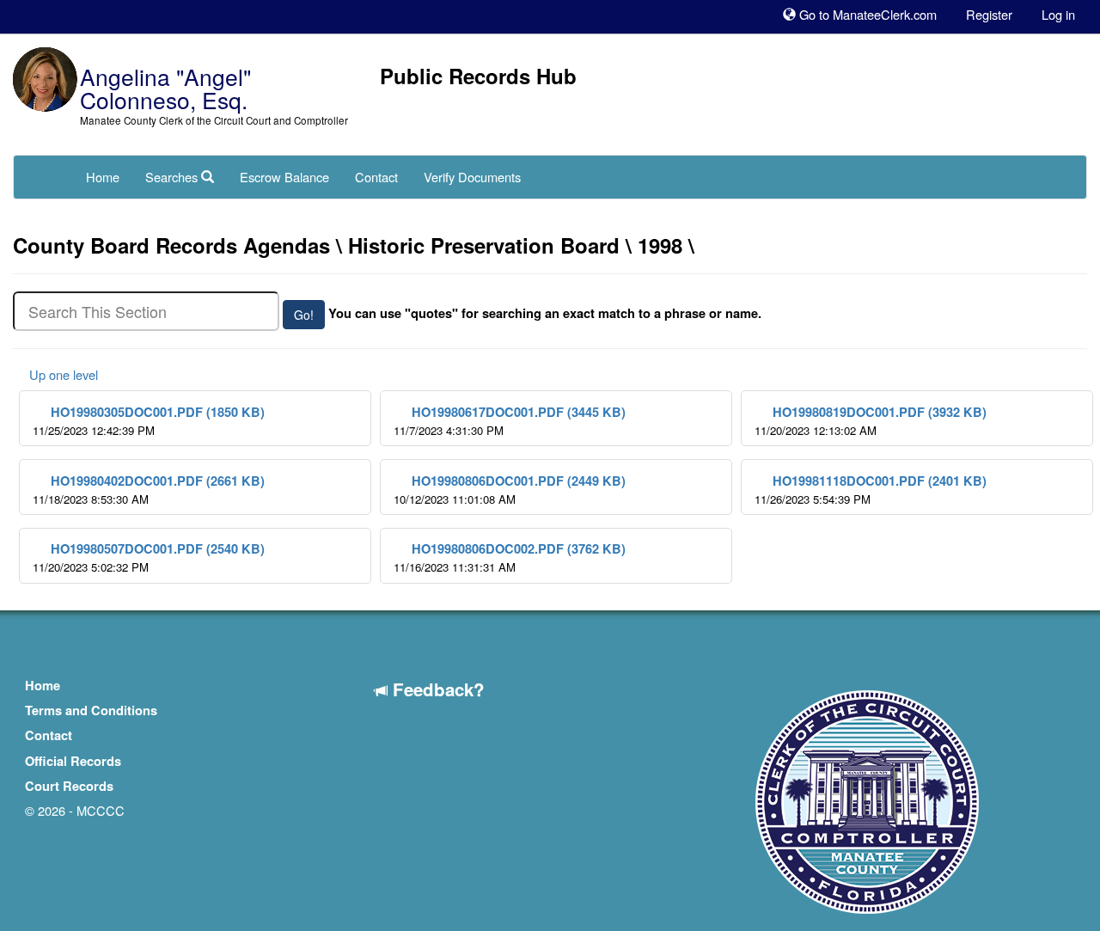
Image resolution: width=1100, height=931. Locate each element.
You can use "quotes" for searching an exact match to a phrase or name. (544, 313)
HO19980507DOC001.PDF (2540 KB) (149, 557)
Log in (1058, 14)
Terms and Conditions (91, 710)
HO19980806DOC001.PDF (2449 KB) (510, 489)
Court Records (69, 786)
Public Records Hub (478, 75)
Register (989, 14)
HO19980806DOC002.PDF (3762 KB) (510, 557)
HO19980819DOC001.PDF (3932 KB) (871, 420)
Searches (173, 177)
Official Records (73, 761)
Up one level (62, 374)
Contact (376, 177)
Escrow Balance (284, 177)
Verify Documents (472, 177)
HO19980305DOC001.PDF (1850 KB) (149, 420)
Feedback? (436, 689)
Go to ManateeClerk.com (866, 14)
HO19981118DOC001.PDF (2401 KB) (871, 489)
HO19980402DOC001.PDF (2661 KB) (149, 489)
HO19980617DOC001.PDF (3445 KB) (510, 420)
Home (102, 177)
